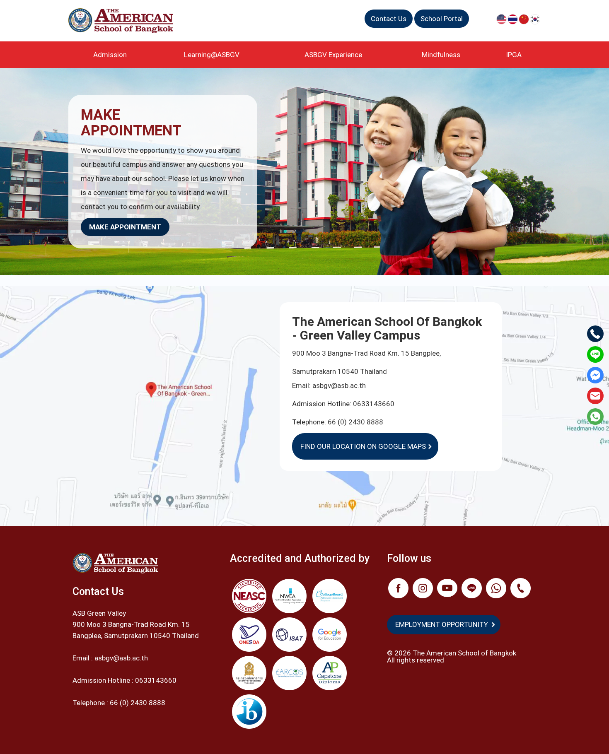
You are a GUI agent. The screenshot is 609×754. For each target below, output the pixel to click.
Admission (110, 55)
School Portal (441, 18)
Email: (302, 385)
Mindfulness (441, 55)
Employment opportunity (441, 624)
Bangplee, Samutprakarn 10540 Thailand (135, 635)
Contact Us (388, 18)
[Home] (123, 20)
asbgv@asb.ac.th (339, 385)
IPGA (514, 55)
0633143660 (373, 404)
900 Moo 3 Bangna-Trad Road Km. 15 (131, 624)
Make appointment (125, 227)
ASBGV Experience (333, 55)
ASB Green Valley (99, 613)
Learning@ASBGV (211, 55)
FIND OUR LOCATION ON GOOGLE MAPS (363, 446)
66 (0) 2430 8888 (355, 422)
